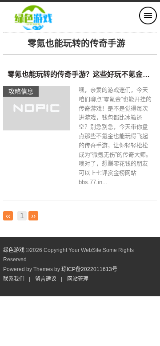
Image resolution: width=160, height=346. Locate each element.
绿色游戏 (13, 250)
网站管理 (77, 279)
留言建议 (45, 279)
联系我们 (13, 279)
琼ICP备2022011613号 (89, 269)
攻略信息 (20, 91)
